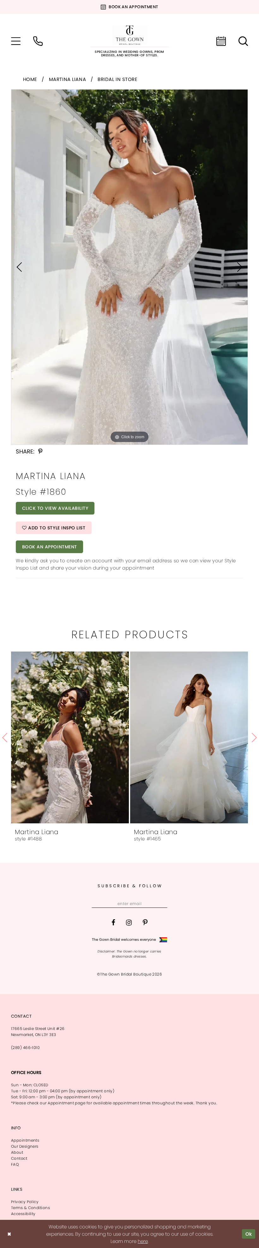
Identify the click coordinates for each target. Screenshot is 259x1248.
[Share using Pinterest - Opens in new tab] (40, 451)
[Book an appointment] (221, 41)
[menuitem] (16, 41)
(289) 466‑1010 (25, 1047)
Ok (248, 1234)
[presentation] (70, 738)
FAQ (15, 1164)
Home (30, 79)
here (143, 1241)
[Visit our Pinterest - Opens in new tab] (145, 922)
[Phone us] (38, 41)
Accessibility (23, 1213)
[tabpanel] (129, 267)
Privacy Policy (25, 1201)
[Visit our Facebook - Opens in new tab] (113, 922)
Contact (19, 1158)
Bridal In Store (118, 79)
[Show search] (243, 41)
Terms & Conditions (30, 1207)
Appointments (25, 1140)
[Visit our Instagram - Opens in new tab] (129, 922)
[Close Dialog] (9, 1233)
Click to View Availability (55, 508)
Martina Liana (67, 79)
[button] (16, 41)
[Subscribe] (161, 904)
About (17, 1152)
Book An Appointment (49, 547)
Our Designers (25, 1146)
